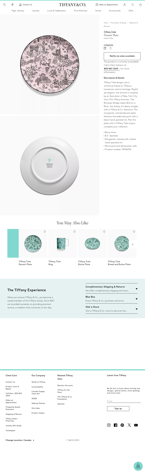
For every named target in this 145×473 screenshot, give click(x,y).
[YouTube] (136, 425)
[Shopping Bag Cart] (140, 5)
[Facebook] (116, 425)
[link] (12, 5)
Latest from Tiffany (116, 375)
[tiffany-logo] (72, 5)
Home (106, 23)
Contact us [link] (27, 5)
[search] (4, 5)
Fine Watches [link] (80, 10)
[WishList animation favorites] (132, 5)
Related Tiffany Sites (65, 377)
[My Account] (124, 5)
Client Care (11, 375)
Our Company (38, 375)
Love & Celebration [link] (56, 10)
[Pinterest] (123, 425)
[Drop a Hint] (105, 48)
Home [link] (98, 10)
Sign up (118, 408)
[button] (4, 5)
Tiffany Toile (110, 32)
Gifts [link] (131, 10)
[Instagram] (109, 425)
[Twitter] (129, 425)
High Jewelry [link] (18, 10)
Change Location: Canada (19, 440)
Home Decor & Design (118, 23)
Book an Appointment (109, 5)
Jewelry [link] (35, 10)
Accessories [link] (115, 10)
